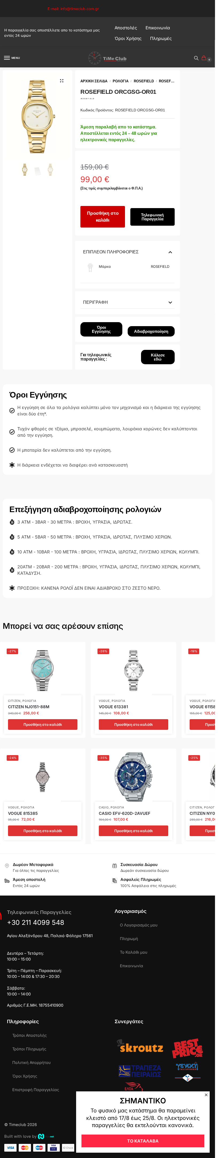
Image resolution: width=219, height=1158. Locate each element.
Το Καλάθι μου (133, 952)
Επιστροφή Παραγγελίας (35, 1089)
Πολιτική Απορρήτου (31, 1062)
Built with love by (20, 1136)
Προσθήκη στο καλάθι (103, 217)
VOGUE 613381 (113, 706)
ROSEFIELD (144, 81)
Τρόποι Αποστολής (29, 1035)
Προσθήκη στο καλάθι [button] (43, 724)
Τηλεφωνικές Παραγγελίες (39, 912)
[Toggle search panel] (196, 58)
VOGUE (104, 701)
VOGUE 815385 (23, 813)
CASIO (104, 807)
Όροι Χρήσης (24, 1076)
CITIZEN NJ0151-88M (28, 706)
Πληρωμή (129, 938)
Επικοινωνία (131, 965)
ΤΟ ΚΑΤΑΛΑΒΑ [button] (143, 1141)
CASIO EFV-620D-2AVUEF (124, 813)
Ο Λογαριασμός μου (139, 925)
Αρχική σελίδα (93, 81)
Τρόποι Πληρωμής (29, 1049)
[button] (205, 58)
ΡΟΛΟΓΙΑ (120, 81)
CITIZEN (14, 701)
